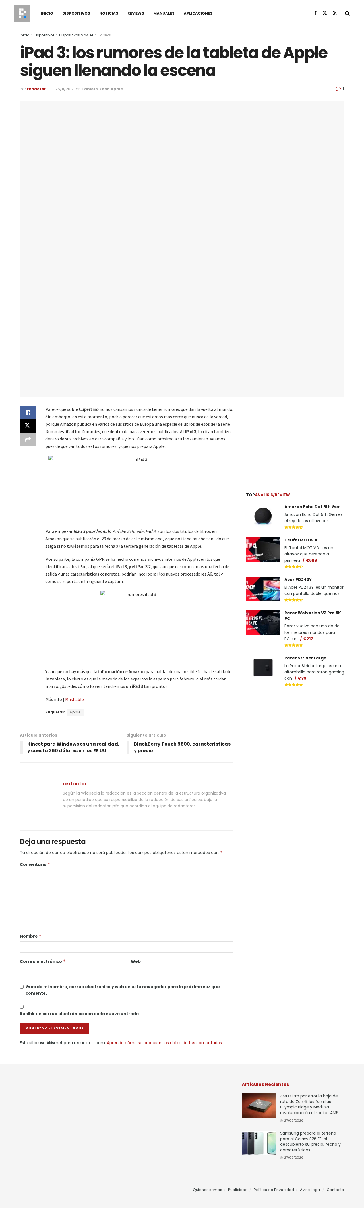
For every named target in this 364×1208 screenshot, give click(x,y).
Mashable (74, 699)
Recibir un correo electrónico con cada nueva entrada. (80, 1014)
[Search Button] (347, 13)
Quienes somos (207, 1189)
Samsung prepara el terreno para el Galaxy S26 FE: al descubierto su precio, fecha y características (310, 1141)
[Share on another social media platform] (28, 439)
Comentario (35, 864)
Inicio (47, 13)
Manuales (164, 13)
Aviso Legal (310, 1189)
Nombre (31, 936)
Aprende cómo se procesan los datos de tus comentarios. (165, 1043)
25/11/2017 (64, 89)
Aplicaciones (198, 13)
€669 (311, 560)
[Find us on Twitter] (324, 13)
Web (136, 961)
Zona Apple (111, 89)
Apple (75, 712)
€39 (302, 678)
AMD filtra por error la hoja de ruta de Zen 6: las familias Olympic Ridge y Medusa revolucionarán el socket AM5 (309, 1104)
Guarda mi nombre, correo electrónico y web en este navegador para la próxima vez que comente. (123, 990)
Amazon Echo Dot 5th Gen (312, 507)
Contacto (335, 1189)
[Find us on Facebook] (315, 13)
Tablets (104, 35)
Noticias (108, 13)
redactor (36, 89)
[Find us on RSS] (335, 13)
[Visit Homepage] (22, 13)
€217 (308, 639)
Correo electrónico (43, 961)
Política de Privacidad (274, 1189)
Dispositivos (76, 13)
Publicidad (238, 1189)
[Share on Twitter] (28, 426)
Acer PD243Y (298, 579)
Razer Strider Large (305, 658)
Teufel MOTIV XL (301, 540)
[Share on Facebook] (28, 412)
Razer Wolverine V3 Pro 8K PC (312, 615)
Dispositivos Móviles (76, 35)
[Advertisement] (295, 441)
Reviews (135, 13)
